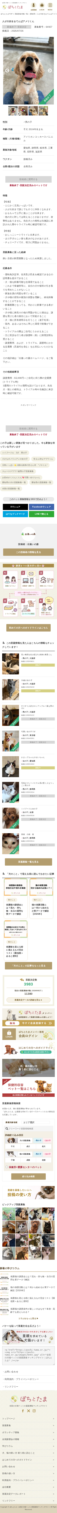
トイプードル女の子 (29, 809)
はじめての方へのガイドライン (17, 1460)
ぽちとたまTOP (7, 14)
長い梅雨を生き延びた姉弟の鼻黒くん (36, 655)
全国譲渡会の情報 (10, 1439)
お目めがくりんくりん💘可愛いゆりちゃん (21, 477)
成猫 (28, 1160)
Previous (7, 71)
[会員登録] (34, 5)
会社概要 (6, 1487)
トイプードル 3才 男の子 (14, 453)
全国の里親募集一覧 (11, 489)
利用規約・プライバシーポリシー (22, 1379)
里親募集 (6, 1425)
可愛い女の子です (28, 732)
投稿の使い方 (8, 1473)
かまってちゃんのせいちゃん (33, 757)
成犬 (28, 1146)
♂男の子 (38, 1140)
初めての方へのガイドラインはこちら (28, 627)
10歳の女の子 (26, 680)
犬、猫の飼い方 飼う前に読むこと (18, 1453)
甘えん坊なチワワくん (43, 459)
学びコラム (7, 1446)
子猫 (13, 1160)
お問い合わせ (11, 1371)
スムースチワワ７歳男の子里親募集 (18, 471)
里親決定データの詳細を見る (27, 1000)
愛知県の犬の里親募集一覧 (14, 482)
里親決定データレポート (14, 1494)
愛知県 (32, 14)
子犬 (13, 1146)
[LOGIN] (42, 5)
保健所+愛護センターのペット (25, 1167)
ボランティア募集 (10, 1432)
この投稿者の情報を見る (28, 552)
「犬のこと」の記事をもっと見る (28, 965)
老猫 (44, 1160)
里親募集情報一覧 (21, 14)
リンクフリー (11, 1386)
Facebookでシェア (41, 507)
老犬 (44, 1146)
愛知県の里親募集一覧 (41, 482)
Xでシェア (15, 507)
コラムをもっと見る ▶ (28, 1318)
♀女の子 (47, 1140)
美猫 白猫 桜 (27, 834)
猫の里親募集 (25, 1154)
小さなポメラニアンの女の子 (15, 459)
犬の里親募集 (25, 1140)
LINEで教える (41, 514)
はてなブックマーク (15, 514)
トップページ (8, 1419)
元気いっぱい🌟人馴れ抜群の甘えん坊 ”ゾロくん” (24, 465)
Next (50, 71)
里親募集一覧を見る (28, 862)
